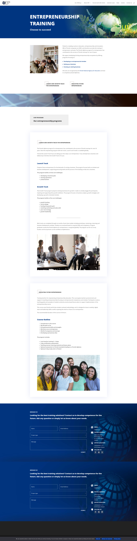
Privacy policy (117, 538)
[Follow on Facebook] (95, 452)
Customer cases (111, 2)
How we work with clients (99, 2)
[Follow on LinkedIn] (99, 452)
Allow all (98, 538)
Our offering (78, 2)
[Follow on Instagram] (102, 511)
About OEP (86, 2)
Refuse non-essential (107, 538)
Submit (83, 452)
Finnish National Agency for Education (90, 70)
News (118, 2)
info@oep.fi (97, 429)
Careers (123, 2)
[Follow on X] (102, 452)
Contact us (129, 2)
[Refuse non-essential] (135, 539)
